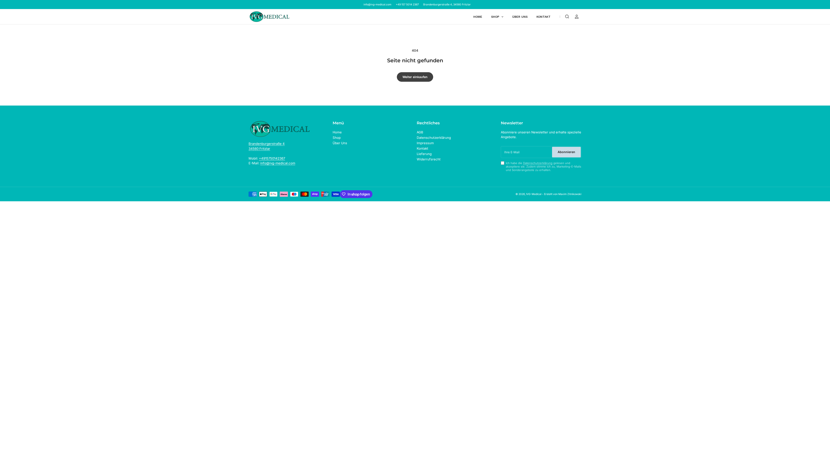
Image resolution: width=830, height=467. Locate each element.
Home (337, 132)
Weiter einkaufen (415, 77)
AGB (420, 132)
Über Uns (340, 143)
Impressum (425, 143)
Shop (337, 138)
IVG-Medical (533, 194)
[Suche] (567, 16)
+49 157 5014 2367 (407, 4)
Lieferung (424, 154)
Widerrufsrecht (429, 159)
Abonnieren (566, 152)
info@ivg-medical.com (377, 4)
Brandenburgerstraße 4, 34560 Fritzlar (447, 4)
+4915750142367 (272, 158)
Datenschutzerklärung (434, 138)
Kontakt (422, 148)
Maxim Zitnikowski (569, 194)
